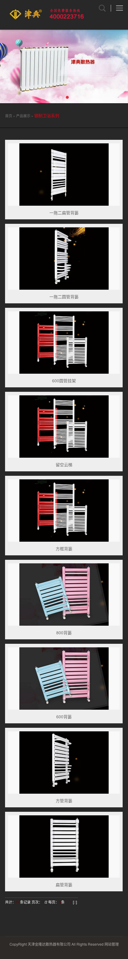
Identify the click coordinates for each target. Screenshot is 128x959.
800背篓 (64, 632)
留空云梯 (64, 464)
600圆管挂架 (64, 380)
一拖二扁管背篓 (64, 212)
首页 (8, 115)
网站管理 (111, 944)
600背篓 (64, 716)
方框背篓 (64, 548)
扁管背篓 (64, 884)
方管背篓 (64, 800)
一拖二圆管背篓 (64, 296)
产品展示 (23, 115)
